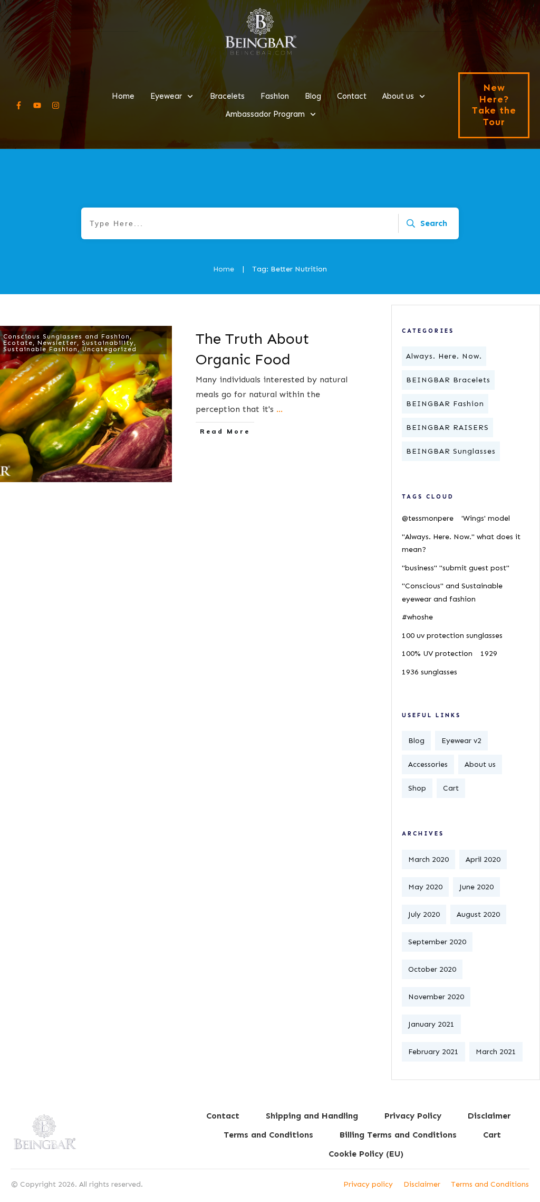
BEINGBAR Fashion (445, 403)
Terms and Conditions (490, 1184)
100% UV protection (437, 653)
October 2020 (432, 969)
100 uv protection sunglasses (452, 635)
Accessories (428, 764)
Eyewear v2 (461, 740)
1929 (488, 653)
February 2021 (433, 1051)
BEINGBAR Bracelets (448, 379)
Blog (416, 740)
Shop (417, 788)
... (279, 409)
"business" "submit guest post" (455, 568)
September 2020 (437, 941)
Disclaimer (421, 1184)
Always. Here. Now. (444, 356)
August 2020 (478, 914)
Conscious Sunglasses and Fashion (66, 336)
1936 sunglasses (429, 672)
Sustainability (108, 342)
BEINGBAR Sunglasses (451, 451)
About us (480, 764)
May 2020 (425, 886)
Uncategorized (109, 349)
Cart (451, 788)
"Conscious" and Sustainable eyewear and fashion (452, 592)
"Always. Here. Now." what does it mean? (461, 543)
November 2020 (436, 996)
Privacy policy (368, 1184)
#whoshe (417, 617)
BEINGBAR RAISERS (447, 427)
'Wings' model (485, 518)
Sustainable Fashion (40, 349)
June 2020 (476, 886)
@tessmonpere (428, 518)
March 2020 (428, 859)
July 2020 (424, 914)
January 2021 (431, 1024)
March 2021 (496, 1051)
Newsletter (57, 342)
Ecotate (18, 342)
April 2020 (483, 859)
